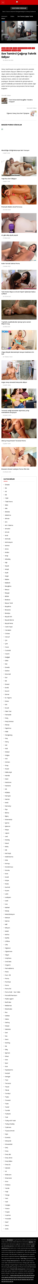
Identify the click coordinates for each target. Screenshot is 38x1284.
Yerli (6, 1202)
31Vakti (7, 485)
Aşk (6, 562)
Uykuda (7, 1168)
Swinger (7, 1077)
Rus (6, 1012)
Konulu (7, 870)
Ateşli (7, 569)
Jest (6, 836)
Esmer (7, 694)
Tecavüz (8, 1083)
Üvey (6, 1151)
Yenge (7, 1195)
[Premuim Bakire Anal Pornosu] (19, 194)
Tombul (7, 1093)
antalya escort (21, 1277)
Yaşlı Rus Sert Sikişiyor (9, 179)
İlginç (7, 816)
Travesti (8, 1100)
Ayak (6, 573)
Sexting (7, 1043)
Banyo (7, 590)
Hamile (7, 776)
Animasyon (9, 542)
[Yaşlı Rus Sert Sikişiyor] (19, 166)
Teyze (7, 1087)
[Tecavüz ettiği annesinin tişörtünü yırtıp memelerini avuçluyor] (19, 398)
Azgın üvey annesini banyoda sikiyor (14, 382)
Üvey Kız (8, 1165)
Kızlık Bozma (9, 857)
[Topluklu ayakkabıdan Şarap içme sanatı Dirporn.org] (19, 310)
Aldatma (8, 515)
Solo (6, 1060)
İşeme (7, 823)
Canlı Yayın (9, 627)
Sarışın (7, 1026)
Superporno (9, 1070)
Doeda (7, 667)
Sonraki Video (32, 108)
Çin (6, 640)
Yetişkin (7, 1205)
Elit (6, 681)
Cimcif (7, 637)
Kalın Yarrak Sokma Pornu (10, 263)
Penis (7, 972)
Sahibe (7, 1016)
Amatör (7, 529)
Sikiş (30, 48)
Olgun (7, 955)
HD (6, 789)
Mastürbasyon (10, 914)
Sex (6, 1036)
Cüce (7, 647)
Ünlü (19, 50)
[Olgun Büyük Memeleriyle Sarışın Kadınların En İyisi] (19, 340)
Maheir (7, 907)
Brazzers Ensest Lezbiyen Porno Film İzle (15, 469)
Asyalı (7, 566)
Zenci (7, 1225)
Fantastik (8, 715)
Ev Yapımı (8, 698)
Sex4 (6, 1039)
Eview (7, 701)
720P (6, 498)
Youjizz (7, 1212)
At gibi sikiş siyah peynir (9, 235)
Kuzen (7, 891)
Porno (7, 985)
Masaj (7, 911)
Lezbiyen (8, 897)
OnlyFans (8, 958)
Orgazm (8, 965)
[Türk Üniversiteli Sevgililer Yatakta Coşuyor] (4, 101)
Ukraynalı (8, 1141)
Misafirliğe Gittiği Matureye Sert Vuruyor (15, 150)
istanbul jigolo (12, 1277)
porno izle (13, 1275)
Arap (6, 556)
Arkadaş (7, 559)
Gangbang (8, 735)
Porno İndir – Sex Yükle (12, 992)
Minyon (7, 928)
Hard (6, 779)
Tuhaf (7, 1107)
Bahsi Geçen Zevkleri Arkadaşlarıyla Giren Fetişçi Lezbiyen (19, 11)
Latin (6, 894)
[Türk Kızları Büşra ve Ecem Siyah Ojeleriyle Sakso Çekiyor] (19, 279)
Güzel (7, 769)
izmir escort (19, 1275)
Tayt (6, 1080)
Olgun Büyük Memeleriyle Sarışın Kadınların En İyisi (17, 353)
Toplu (7, 1097)
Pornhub (8, 982)
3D (6, 488)
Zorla (6, 1229)
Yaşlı (6, 1192)
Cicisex (7, 634)
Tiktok (7, 1090)
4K (6, 491)
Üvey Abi (8, 1154)
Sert (6, 1033)
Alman (7, 519)
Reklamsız (8, 1006)
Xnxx (6, 1181)
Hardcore (8, 782)
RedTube (8, 1002)
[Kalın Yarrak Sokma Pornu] (19, 251)
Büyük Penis (9, 623)
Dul (6, 677)
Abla (6, 505)
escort (3, 1279)
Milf (11, 48)
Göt (6, 759)
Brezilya (7, 613)
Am (6, 522)
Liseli (6, 901)
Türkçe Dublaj (9, 1124)
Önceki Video (6, 95)
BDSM (7, 596)
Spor (6, 1063)
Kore (6, 874)
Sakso (7, 1019)
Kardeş (7, 840)
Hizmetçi (8, 806)
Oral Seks (8, 962)
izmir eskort (4, 1277)
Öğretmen (8, 951)
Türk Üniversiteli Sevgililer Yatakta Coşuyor (21, 101)
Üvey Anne (8, 1158)
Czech (7, 654)
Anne (7, 549)
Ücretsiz (14, 50)
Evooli (7, 708)
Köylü (7, 884)
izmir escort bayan (29, 1275)
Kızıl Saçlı (8, 853)
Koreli (7, 877)
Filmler (7, 725)
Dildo (6, 661)
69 (6, 495)
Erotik (7, 688)
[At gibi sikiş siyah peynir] (19, 223)
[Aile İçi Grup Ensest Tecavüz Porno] (19, 428)
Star (6, 1066)
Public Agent (9, 999)
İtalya (7, 830)
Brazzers (8, 610)
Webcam (8, 1175)
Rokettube (8, 1009)
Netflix (15, 48)
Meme (7, 921)
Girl (6, 745)
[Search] (35, 2)
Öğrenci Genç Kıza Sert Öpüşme (18, 113)
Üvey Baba (8, 1161)
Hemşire (8, 796)
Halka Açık (8, 772)
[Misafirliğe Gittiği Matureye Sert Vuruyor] (19, 138)
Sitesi (7, 1056)
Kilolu (6, 847)
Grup (6, 765)
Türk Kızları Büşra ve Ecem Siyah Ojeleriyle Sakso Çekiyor (18, 293)
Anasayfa (4, 16)
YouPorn (8, 1215)
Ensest (7, 684)
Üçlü (6, 1134)
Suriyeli (7, 1073)
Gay (6, 738)
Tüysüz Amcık (9, 1131)
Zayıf (6, 1222)
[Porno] (19, 2)
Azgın (7, 576)
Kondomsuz (9, 867)
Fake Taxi (8, 711)
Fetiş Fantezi (9, 721)
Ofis (6, 945)
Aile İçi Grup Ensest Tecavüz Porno (13, 441)
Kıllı (6, 850)
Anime (7, 546)
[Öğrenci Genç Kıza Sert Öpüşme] (34, 113)
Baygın (7, 593)
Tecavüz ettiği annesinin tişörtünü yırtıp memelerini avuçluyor (15, 411)
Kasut (7, 843)
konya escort (9, 1281)
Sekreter (8, 1029)
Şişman (7, 1053)
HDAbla (7, 792)
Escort (7, 691)
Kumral (7, 887)
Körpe (7, 880)
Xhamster (8, 1178)
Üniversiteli (8, 1144)
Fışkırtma (8, 728)
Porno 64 (8, 989)
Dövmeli (8, 674)
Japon (7, 833)
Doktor (7, 671)
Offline (7, 941)
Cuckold (8, 650)
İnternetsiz (8, 820)
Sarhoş (7, 1022)
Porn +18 (8, 975)
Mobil (7, 931)
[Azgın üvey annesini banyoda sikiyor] (19, 370)
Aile (6, 508)
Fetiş (6, 718)
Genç (7, 742)
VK (6, 1171)
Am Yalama (9, 525)
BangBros (8, 586)
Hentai (7, 799)
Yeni (6, 1198)
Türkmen (8, 1127)
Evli (7, 48)
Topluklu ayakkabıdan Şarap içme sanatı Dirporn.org (16, 323)
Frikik (6, 732)
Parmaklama (9, 968)
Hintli (6, 803)
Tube (33, 48)
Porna (7, 979)
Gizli (6, 749)
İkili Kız (7, 813)
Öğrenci (8, 948)
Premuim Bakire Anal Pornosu (11, 207)
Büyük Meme (9, 620)
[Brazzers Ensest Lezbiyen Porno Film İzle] (19, 457)
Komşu (7, 864)
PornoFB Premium (22, 48)
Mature (7, 918)
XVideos (7, 1185)
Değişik (7, 657)
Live (6, 904)
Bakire (12, 16)
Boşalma (8, 606)
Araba (7, 552)
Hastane (8, 786)
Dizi (6, 664)
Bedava (7, 600)
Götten (7, 762)
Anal (6, 535)
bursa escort (30, 1277)
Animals (7, 539)
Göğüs (7, 755)
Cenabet (8, 630)
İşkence (7, 826)
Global (7, 752)
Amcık (7, 532)
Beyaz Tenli (9, 603)
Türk (6, 1117)
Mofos (7, 935)
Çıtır (6, 644)
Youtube (8, 1219)
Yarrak (7, 1188)
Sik (6, 1046)
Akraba (7, 512)
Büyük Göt (8, 617)
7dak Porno (9, 502)
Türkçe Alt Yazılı (6, 50)
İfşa (6, 809)
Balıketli (7, 583)
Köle (6, 860)
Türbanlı (8, 1114)
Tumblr (7, 1110)
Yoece (7, 1208)
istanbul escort (25, 1279)
